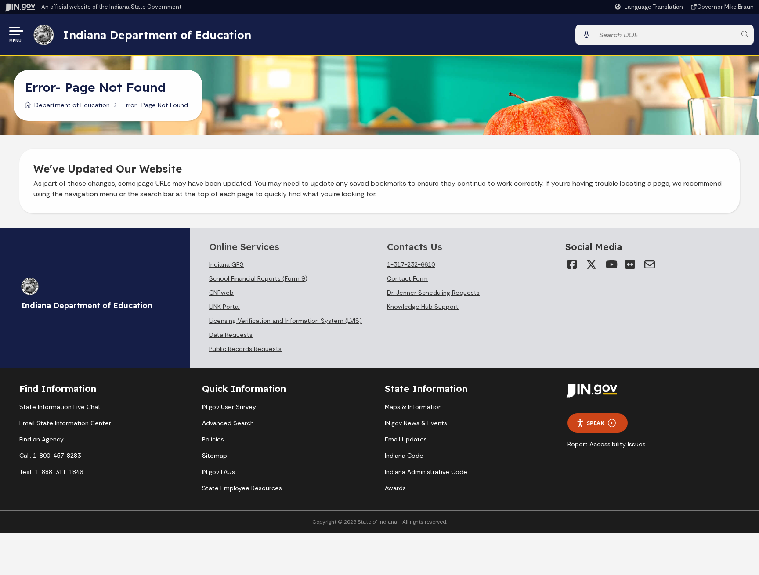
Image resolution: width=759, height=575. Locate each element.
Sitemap (214, 455)
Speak (595, 423)
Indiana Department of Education (157, 35)
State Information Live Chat (60, 407)
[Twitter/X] (592, 264)
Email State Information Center (65, 423)
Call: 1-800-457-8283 (50, 455)
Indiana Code (404, 455)
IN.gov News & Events (416, 423)
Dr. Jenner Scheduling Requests (433, 293)
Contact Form (407, 278)
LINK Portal (224, 307)
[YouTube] (611, 264)
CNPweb (221, 293)
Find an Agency (41, 439)
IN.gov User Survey (229, 407)
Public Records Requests (245, 349)
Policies (213, 439)
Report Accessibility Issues (606, 444)
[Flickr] (630, 264)
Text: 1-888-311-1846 (51, 472)
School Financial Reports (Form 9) (258, 278)
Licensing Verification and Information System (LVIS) (285, 321)
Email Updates (406, 439)
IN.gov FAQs (218, 472)
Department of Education (72, 105)
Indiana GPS (226, 264)
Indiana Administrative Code (426, 472)
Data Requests (231, 335)
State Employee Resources (242, 488)
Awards (395, 488)
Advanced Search (228, 423)
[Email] (650, 264)
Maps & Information (413, 407)
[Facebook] (572, 264)
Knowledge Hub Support (423, 307)
